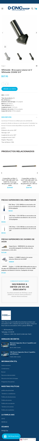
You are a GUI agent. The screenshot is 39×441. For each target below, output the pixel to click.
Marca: (3, 103)
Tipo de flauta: (6, 105)
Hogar (3, 66)
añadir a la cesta (9, 89)
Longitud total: (6, 107)
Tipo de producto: (7, 98)
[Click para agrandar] (5, 46)
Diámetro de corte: (7, 109)
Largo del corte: (6, 111)
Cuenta (19, 347)
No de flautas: (5, 100)
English (25, 439)
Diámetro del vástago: (8, 101)
